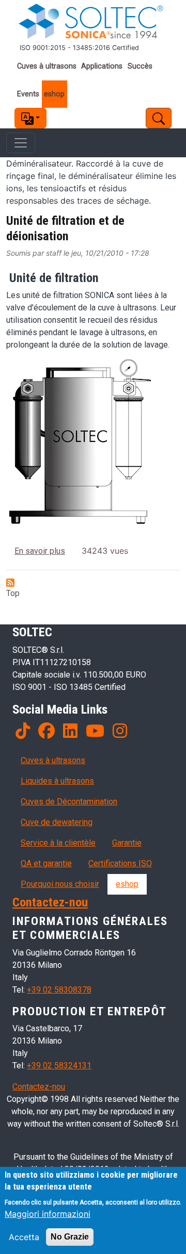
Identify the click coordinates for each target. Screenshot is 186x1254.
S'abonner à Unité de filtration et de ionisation (10, 583)
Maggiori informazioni (47, 1214)
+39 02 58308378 (59, 990)
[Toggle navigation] (20, 143)
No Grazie (70, 1236)
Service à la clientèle (58, 843)
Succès (140, 66)
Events (28, 94)
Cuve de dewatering (56, 822)
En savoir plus (39, 551)
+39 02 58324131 (59, 1065)
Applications (101, 66)
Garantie (127, 843)
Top (13, 593)
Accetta (24, 1237)
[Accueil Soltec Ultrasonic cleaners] (93, 21)
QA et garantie (46, 863)
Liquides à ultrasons (57, 781)
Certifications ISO (120, 863)
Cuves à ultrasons (46, 66)
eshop (54, 94)
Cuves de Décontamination (69, 801)
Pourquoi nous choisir (60, 884)
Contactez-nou (50, 902)
